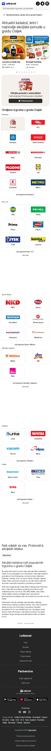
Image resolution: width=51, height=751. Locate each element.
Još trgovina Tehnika (24, 461)
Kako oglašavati (25, 678)
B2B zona (25, 683)
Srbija (4, 722)
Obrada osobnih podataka (25, 746)
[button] (42, 4)
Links (38, 592)
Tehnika (12, 578)
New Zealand (30, 720)
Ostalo (4, 581)
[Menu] (47, 4)
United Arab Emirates (22, 717)
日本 (17, 720)
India (12, 720)
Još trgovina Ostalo (24, 499)
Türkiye (19, 722)
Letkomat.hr (32, 730)
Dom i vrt (19, 578)
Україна (26, 722)
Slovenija (11, 722)
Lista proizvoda (25, 661)
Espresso (7, 555)
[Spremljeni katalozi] (38, 4)
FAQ (25, 642)
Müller (33, 592)
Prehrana (5, 578)
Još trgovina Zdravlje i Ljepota (24, 383)
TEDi (24, 592)
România (40, 720)
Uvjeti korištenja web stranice (25, 741)
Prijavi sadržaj (25, 651)
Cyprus (44, 717)
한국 (22, 720)
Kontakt (25, 647)
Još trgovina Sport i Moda (24, 344)
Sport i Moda (27, 578)
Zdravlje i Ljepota (39, 578)
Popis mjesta (25, 656)
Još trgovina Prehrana (24, 195)
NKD (28, 592)
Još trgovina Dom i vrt (24, 252)
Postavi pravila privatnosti (25, 736)
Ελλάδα (5, 720)
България (36, 717)
